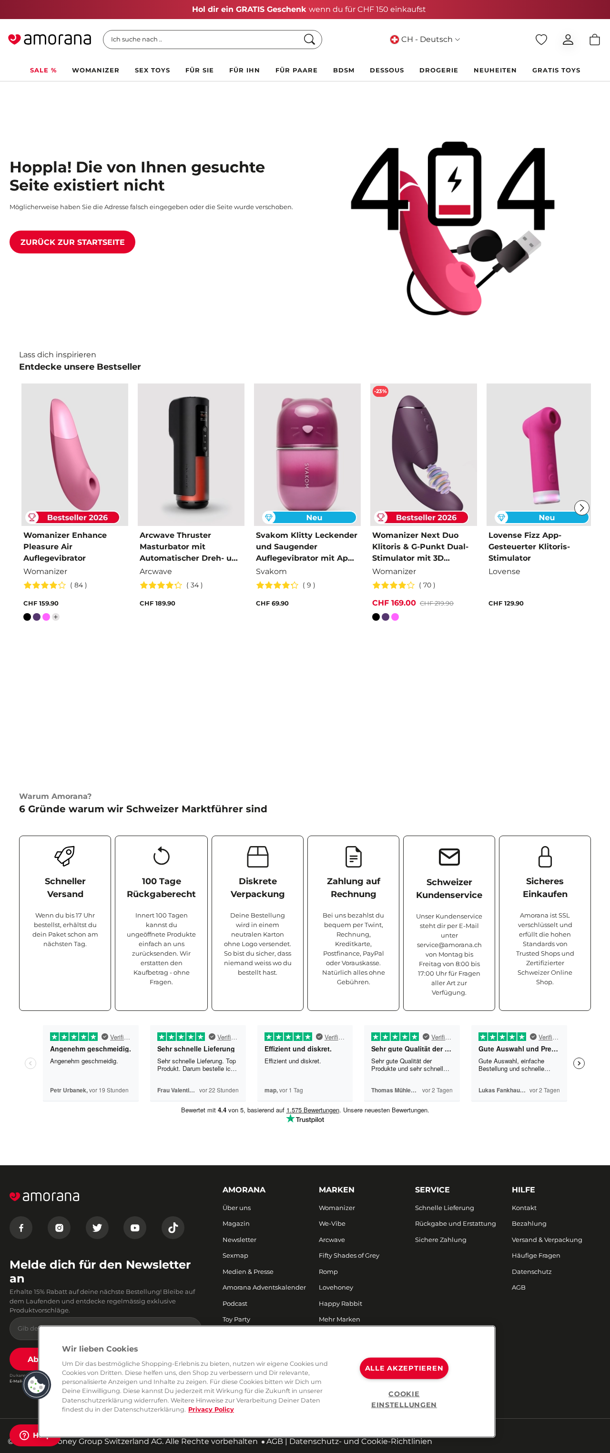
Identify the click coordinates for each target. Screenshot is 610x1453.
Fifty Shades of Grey (349, 1255)
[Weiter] (582, 507)
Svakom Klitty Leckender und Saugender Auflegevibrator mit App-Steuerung (306, 547)
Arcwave (332, 1239)
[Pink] (46, 619)
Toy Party (236, 1319)
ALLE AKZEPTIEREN (404, 1368)
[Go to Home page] (50, 39)
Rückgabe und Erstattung (455, 1223)
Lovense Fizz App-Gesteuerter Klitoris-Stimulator (529, 547)
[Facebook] (21, 1227)
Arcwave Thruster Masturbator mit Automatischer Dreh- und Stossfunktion (191, 547)
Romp (328, 1271)
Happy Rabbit (340, 1303)
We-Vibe (332, 1223)
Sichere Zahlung (441, 1239)
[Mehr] (56, 617)
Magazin (236, 1223)
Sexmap (235, 1255)
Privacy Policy (211, 1409)
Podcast (235, 1303)
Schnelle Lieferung (444, 1207)
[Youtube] (134, 1227)
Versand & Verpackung (547, 1239)
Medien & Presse (248, 1271)
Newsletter (239, 1239)
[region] (267, 1381)
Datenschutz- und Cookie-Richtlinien (360, 1441)
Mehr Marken (339, 1319)
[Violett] (37, 619)
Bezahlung (529, 1223)
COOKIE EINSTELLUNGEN (404, 1399)
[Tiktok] (173, 1227)
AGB (519, 1287)
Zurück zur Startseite (72, 242)
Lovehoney (336, 1287)
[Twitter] (97, 1227)
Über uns (237, 1207)
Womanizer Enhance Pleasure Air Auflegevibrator (65, 547)
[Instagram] (59, 1227)
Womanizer (337, 1207)
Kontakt (524, 1207)
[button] (36, 1385)
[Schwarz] (27, 619)
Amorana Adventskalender (264, 1287)
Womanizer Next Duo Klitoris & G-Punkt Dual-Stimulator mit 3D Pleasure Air (420, 547)
